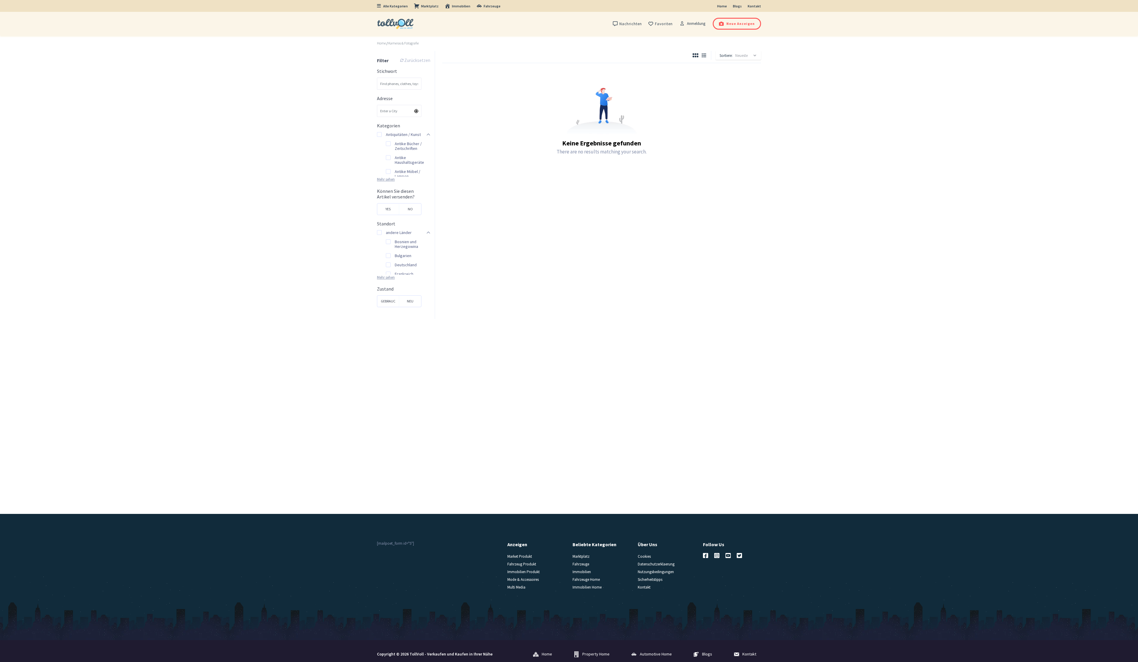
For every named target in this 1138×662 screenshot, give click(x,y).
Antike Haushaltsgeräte (409, 160)
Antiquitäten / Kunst (403, 134)
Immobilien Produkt (523, 571)
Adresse (385, 98)
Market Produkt (519, 556)
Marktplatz (430, 6)
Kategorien (388, 126)
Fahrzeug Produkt (521, 564)
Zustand (385, 289)
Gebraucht (388, 303)
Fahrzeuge (492, 6)
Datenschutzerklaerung (656, 564)
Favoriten (664, 23)
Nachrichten (630, 23)
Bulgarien (403, 255)
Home (722, 6)
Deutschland (406, 264)
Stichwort (387, 71)
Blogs (737, 6)
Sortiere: (726, 55)
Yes (388, 209)
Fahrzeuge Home (586, 579)
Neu (410, 301)
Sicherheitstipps (650, 579)
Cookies (644, 556)
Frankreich (404, 274)
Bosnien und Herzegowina (406, 244)
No (410, 209)
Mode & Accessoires (523, 579)
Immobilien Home (587, 587)
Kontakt (754, 6)
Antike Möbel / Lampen (407, 174)
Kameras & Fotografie (403, 43)
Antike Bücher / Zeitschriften (408, 146)
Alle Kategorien (395, 6)
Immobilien (461, 6)
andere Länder (399, 232)
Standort (386, 224)
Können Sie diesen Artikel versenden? (396, 194)
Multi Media (516, 587)
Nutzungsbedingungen (656, 571)
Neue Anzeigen (740, 23)
